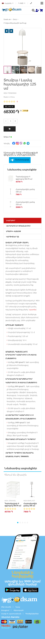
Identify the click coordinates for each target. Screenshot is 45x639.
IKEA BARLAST (29, 501)
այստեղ (32, 310)
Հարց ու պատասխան (11, 613)
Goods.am (7, 19)
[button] (7, 31)
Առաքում (5, 610)
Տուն (15, 19)
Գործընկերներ (32, 613)
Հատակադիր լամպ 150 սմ (25, 190)
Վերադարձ (18, 610)
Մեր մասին (6, 607)
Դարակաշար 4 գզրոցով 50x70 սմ (24, 178)
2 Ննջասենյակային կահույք (15, 23)
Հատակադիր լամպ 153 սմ (25, 203)
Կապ (17, 607)
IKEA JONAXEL (10, 501)
